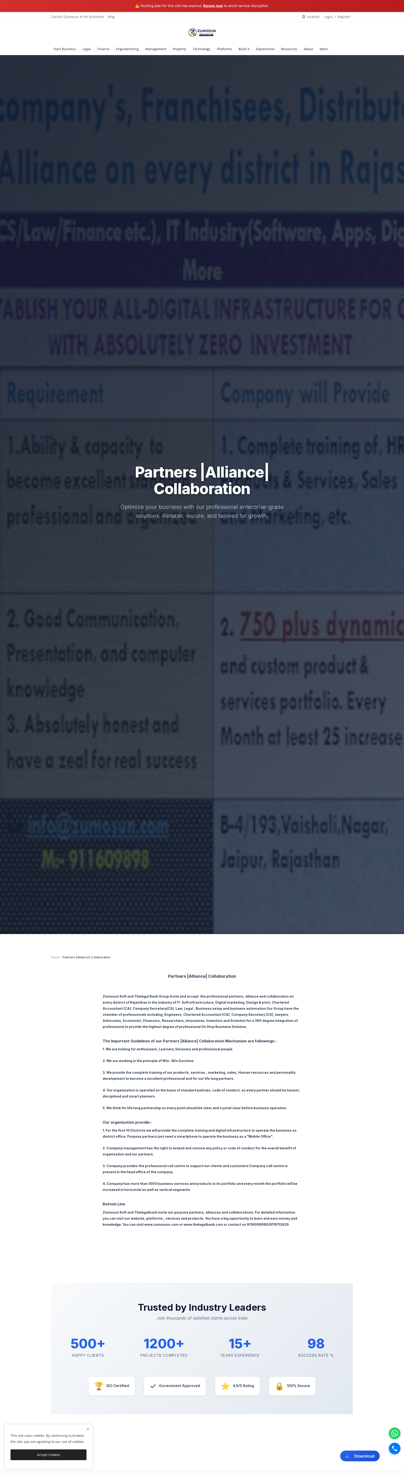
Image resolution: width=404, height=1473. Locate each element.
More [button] (324, 49)
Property (179, 49)
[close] (88, 1429)
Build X (243, 49)
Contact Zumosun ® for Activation (77, 16)
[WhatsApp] (394, 1433)
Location (313, 16)
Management (155, 49)
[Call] (394, 1448)
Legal (87, 49)
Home (55, 957)
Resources (289, 49)
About (308, 49)
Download (363, 1456)
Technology (201, 49)
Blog (111, 16)
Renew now (213, 6)
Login (328, 16)
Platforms (224, 49)
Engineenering (127, 49)
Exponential (265, 49)
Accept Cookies (48, 1454)
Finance (103, 49)
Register (344, 16)
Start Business (65, 49)
